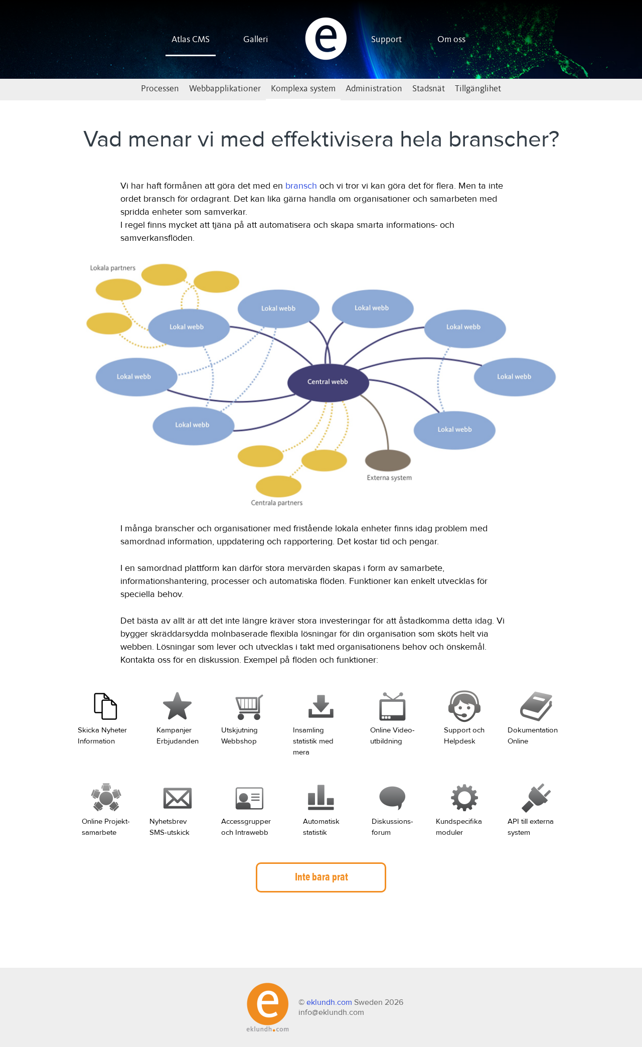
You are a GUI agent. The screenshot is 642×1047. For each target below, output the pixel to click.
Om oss (451, 39)
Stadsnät (428, 88)
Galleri (255, 39)
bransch (301, 186)
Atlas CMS (191, 39)
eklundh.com (329, 1002)
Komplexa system (303, 88)
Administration (374, 88)
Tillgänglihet (478, 88)
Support (386, 39)
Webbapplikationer (225, 88)
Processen (160, 88)
